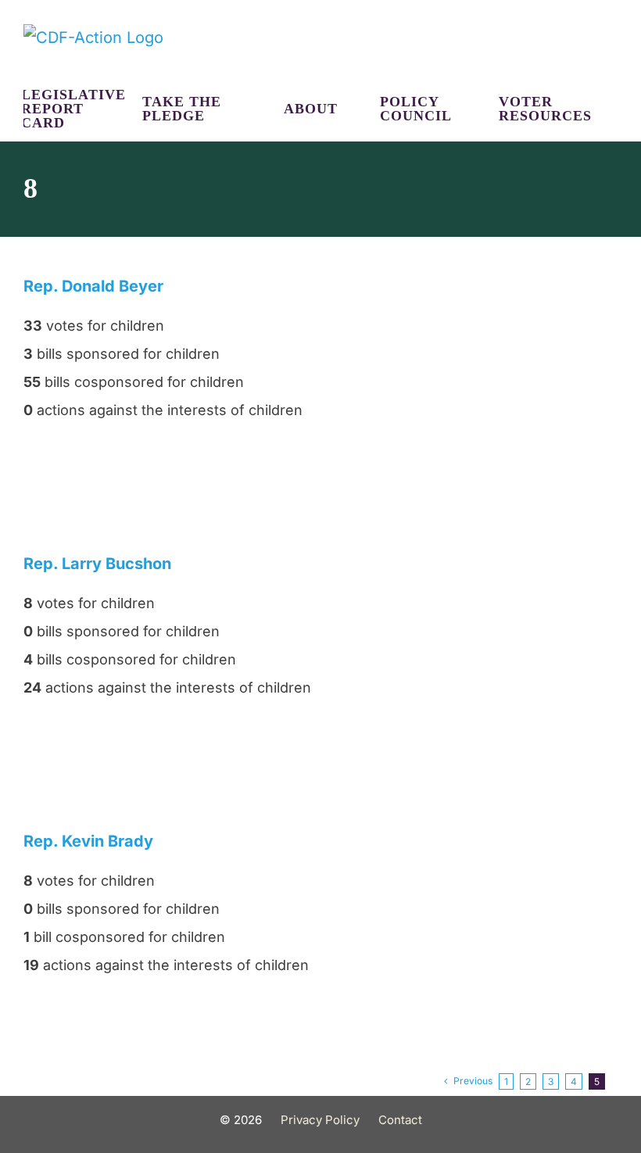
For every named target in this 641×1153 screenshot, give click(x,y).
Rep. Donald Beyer (93, 286)
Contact (400, 1119)
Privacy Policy (320, 1119)
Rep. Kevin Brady (88, 841)
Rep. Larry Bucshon (97, 563)
